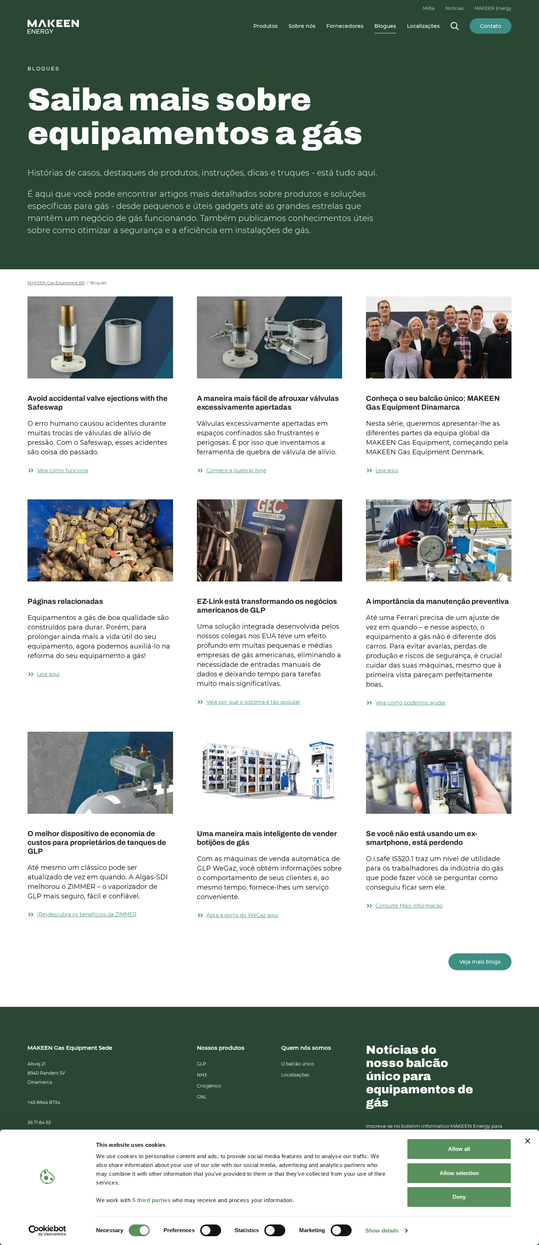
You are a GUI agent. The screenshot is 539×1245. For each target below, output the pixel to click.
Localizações (423, 26)
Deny (459, 1197)
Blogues (385, 26)
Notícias (454, 8)
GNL (201, 1097)
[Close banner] (527, 1141)
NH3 (202, 1075)
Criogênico (209, 1086)
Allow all (459, 1149)
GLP (201, 1064)
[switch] (210, 1230)
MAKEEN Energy (492, 8)
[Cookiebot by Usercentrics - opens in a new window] (47, 1230)
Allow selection (459, 1173)
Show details (382, 1230)
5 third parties (151, 1200)
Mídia (428, 8)
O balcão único (297, 1064)
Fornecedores (344, 26)
